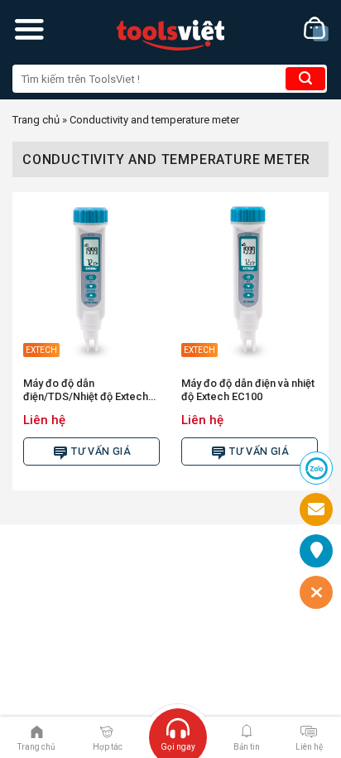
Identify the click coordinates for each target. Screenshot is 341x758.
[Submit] (305, 78)
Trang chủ (36, 119)
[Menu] (29, 29)
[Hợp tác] (106, 730)
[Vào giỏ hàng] (316, 29)
